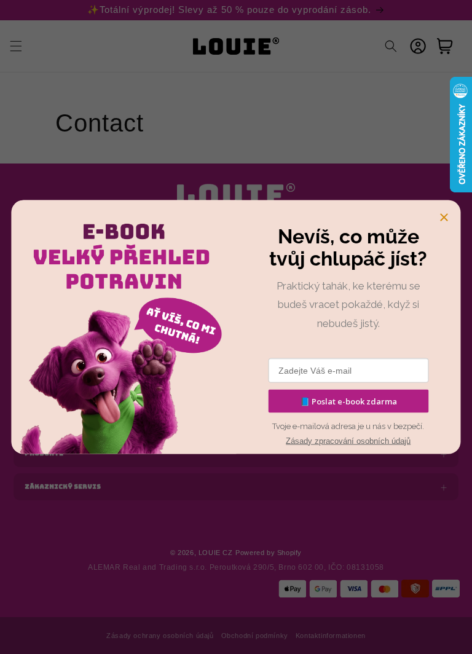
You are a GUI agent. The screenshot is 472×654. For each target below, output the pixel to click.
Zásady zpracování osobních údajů (348, 440)
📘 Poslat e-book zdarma (348, 400)
